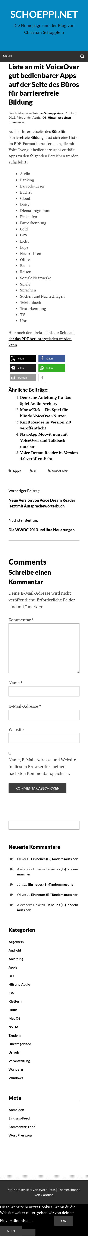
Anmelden (16, 1110)
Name (15, 683)
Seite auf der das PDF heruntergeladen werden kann (42, 338)
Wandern (16, 1069)
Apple (36, 117)
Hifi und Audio (19, 984)
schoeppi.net (44, 14)
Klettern (15, 1001)
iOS (44, 117)
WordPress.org (20, 1135)
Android (15, 950)
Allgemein (16, 942)
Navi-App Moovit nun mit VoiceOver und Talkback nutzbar (44, 440)
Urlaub (14, 1052)
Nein (11, 1231)
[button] (23, 358)
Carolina (47, 1195)
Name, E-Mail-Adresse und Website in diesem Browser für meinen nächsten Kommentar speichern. (42, 766)
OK (63, 1221)
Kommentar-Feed (22, 1127)
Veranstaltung (19, 1061)
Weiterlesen (44, 1220)
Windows (16, 1078)
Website (16, 729)
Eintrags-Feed (19, 1118)
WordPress (47, 1190)
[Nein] (28, 1232)
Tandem (15, 1035)
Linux (13, 1010)
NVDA (13, 1027)
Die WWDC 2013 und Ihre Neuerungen (42, 529)
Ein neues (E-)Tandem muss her (54, 859)
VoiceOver (59, 471)
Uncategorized (20, 1044)
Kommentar (21, 620)
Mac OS (15, 1018)
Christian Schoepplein (46, 113)
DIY (11, 976)
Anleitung (16, 959)
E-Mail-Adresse (25, 706)
